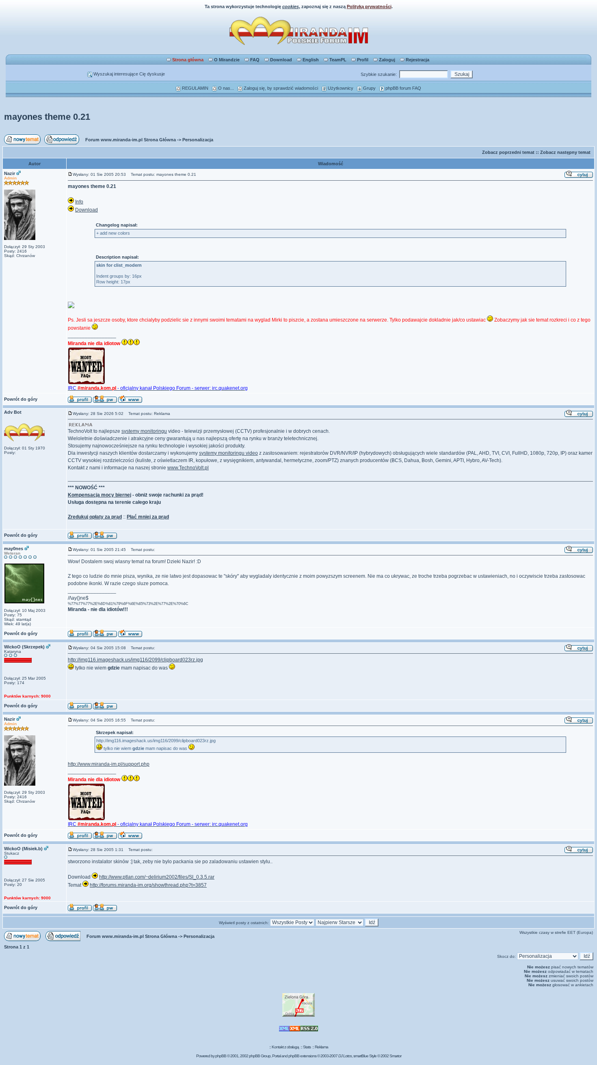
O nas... (225, 88)
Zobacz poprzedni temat (508, 152)
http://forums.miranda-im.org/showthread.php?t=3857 (148, 885)
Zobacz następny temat (565, 152)
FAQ (255, 59)
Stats (307, 1047)
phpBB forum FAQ (402, 88)
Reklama (321, 1047)
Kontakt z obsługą (285, 1047)
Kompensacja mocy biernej (99, 495)
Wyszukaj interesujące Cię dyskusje (128, 73)
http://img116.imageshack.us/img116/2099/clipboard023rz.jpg (135, 660)
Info (79, 202)
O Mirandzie (227, 59)
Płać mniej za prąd (148, 517)
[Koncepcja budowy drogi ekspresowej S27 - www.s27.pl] (298, 1015)
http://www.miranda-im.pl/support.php (108, 764)
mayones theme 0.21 (47, 117)
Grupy (369, 88)
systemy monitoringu (144, 431)
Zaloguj (387, 59)
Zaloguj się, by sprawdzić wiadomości (280, 88)
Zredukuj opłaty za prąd (95, 517)
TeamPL (337, 59)
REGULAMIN (194, 88)
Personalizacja (197, 139)
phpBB (220, 1056)
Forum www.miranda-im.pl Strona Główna (130, 139)
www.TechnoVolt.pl (188, 468)
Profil (362, 59)
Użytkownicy (340, 88)
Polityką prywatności (369, 6)
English (311, 59)
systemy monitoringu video (228, 453)
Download (281, 59)
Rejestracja (417, 59)
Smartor (395, 1056)
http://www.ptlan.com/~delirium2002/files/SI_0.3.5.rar (156, 877)
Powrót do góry (20, 399)
